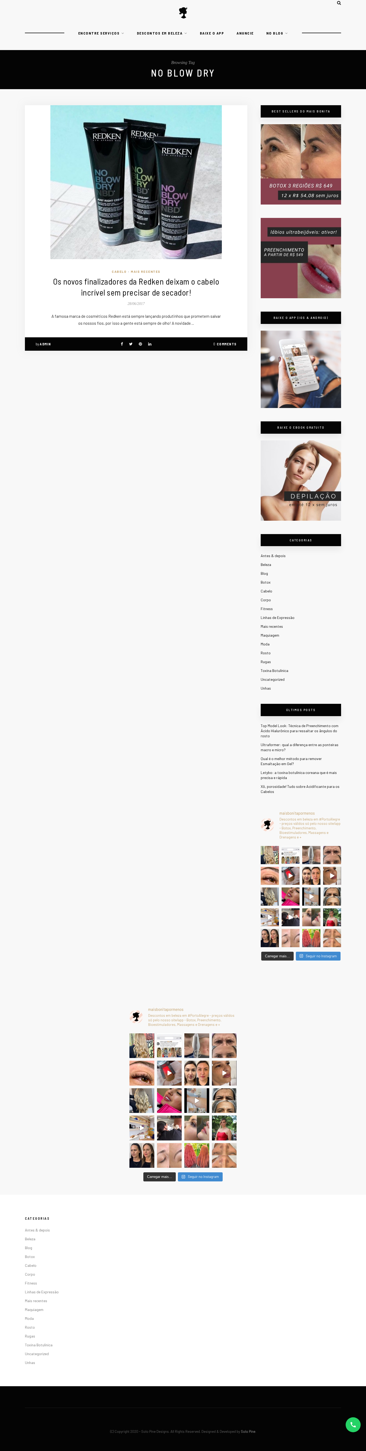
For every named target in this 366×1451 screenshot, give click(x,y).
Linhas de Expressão (277, 617)
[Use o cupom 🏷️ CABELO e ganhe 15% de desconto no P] (291, 855)
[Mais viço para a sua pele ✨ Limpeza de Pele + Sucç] (332, 938)
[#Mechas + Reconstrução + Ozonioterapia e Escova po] (270, 896)
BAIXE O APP (212, 33)
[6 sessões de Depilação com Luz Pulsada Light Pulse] (311, 896)
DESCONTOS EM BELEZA (160, 33)
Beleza (266, 564)
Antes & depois (273, 555)
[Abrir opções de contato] (353, 1424)
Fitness (267, 608)
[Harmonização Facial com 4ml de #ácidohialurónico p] (332, 876)
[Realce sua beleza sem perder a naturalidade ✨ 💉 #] (270, 938)
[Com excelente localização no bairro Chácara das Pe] (270, 917)
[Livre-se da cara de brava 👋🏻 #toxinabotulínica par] (332, 855)
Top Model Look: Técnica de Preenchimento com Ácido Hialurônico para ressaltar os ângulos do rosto (299, 730)
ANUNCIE (245, 33)
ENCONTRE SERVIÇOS (99, 33)
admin (45, 344)
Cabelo (119, 271)
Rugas (266, 661)
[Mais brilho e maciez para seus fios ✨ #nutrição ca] (270, 855)
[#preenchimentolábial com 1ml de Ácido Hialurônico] (291, 896)
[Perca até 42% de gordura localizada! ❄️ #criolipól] (291, 876)
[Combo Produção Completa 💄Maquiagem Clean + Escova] (332, 917)
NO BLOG (274, 33)
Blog (264, 573)
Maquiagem (270, 635)
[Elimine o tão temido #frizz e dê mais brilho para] (311, 938)
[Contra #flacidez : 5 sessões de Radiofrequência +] (311, 855)
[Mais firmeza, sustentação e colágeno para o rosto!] (311, 876)
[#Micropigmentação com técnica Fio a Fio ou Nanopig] (291, 938)
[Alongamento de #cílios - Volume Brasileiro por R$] (270, 876)
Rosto (266, 653)
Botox (266, 582)
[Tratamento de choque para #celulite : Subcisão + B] (291, 917)
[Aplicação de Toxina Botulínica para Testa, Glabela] (332, 896)
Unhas (266, 688)
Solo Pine (248, 1431)
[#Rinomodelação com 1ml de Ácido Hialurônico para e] (311, 917)
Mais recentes (145, 271)
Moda (265, 644)
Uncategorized (273, 679)
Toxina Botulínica (274, 670)
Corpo (266, 600)
